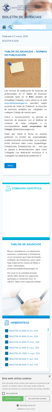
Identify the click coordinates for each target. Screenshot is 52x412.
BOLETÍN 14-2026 (23, 331)
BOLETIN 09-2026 (23, 359)
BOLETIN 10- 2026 (24, 353)
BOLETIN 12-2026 (24, 342)
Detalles (46, 389)
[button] (26, 405)
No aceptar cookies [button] (37, 399)
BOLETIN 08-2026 (23, 364)
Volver (10, 165)
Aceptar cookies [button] (12, 399)
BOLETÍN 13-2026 (23, 336)
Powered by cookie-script (26, 409)
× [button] (49, 376)
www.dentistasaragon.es (16, 103)
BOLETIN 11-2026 (24, 348)
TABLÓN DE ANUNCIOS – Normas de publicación (25, 53)
